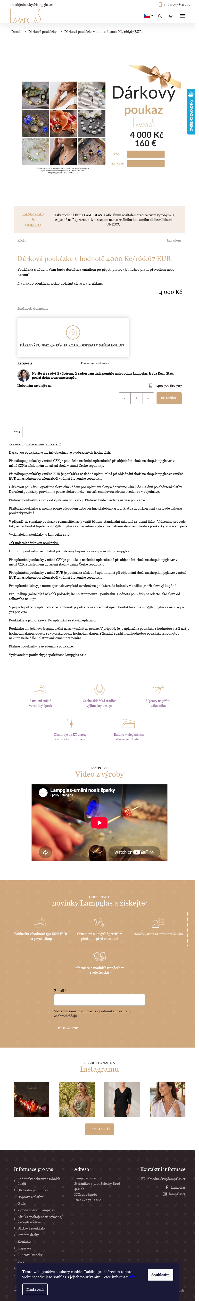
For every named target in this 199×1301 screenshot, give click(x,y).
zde (132, 1277)
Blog (20, 1261)
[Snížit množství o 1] (125, 398)
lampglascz (177, 1194)
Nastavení (35, 1289)
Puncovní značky (29, 1255)
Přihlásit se (68, 1028)
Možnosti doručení (32, 308)
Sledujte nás (99, 1129)
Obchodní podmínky (32, 1190)
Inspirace (24, 1248)
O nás (21, 1203)
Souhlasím (160, 1275)
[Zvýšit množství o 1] (148, 398)
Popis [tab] (15, 432)
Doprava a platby (30, 1197)
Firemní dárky (28, 1235)
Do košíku (169, 398)
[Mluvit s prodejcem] (99, 375)
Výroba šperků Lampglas (36, 1210)
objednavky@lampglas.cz (34, 5)
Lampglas (178, 1187)
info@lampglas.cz (63, 526)
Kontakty (24, 1241)
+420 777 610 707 (177, 5)
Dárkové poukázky (95, 363)
